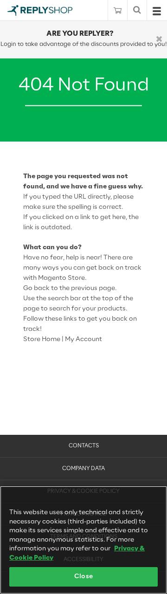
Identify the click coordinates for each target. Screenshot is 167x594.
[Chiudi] (159, 40)
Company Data (83, 468)
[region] (83, 540)
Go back (36, 288)
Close (83, 576)
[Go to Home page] (39, 10)
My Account (83, 339)
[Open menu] (156, 13)
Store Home (41, 339)
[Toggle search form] (137, 10)
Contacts (84, 446)
